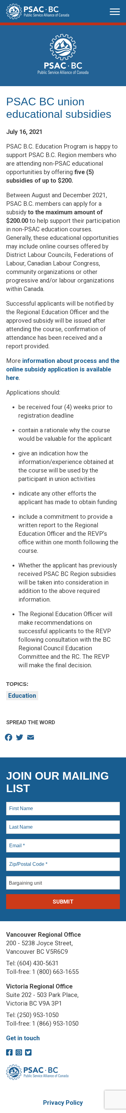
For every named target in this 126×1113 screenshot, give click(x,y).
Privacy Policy (63, 1102)
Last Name (20, 823)
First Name (20, 805)
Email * (16, 842)
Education (22, 695)
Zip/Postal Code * (27, 860)
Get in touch (23, 1038)
